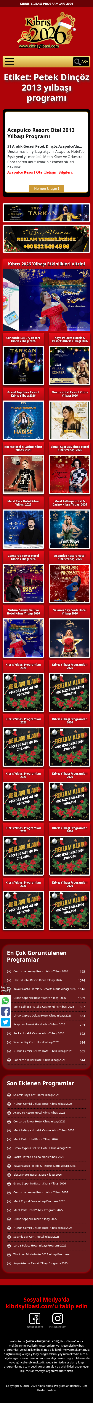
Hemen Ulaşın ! (46, 188)
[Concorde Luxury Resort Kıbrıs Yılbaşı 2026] (46, 212)
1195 (81, 971)
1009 (81, 998)
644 (82, 1060)
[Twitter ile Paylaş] (5, 1022)
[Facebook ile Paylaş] (5, 1011)
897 (82, 1007)
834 (82, 1016)
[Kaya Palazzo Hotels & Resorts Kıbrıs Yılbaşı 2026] (46, 239)
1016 (81, 989)
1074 (81, 980)
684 (82, 1042)
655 (82, 1051)
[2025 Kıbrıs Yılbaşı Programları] (69, 692)
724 (82, 1025)
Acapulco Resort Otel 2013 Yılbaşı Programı (41, 133)
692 (82, 1033)
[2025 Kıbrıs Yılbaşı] (23, 692)
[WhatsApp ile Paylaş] (5, 1000)
